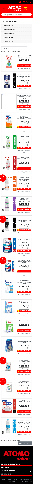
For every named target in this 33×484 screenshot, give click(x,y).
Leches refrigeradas (9, 29)
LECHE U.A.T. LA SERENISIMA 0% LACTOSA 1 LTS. (24, 179)
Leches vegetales (8, 37)
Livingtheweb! (27, 481)
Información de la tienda (10, 464)
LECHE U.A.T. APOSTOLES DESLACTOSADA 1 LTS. (24, 117)
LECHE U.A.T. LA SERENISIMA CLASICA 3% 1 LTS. (24, 159)
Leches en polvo (8, 41)
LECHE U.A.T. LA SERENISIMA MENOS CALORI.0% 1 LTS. (24, 422)
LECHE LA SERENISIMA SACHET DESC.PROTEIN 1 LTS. (24, 97)
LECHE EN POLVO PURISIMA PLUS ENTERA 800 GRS (24, 282)
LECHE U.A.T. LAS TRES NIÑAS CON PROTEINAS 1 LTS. (24, 76)
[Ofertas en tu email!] (20, 1)
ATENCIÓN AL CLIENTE (8, 470)
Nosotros (5, 467)
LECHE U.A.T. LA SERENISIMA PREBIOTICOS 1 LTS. (24, 200)
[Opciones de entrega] (24, 1)
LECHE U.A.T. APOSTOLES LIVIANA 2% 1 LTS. (24, 402)
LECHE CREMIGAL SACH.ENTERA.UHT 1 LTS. (24, 362)
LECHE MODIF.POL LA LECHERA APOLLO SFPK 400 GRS (24, 241)
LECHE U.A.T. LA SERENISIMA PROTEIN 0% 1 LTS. (24, 220)
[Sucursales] (27, 1)
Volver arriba (24, 443)
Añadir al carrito (24, 65)
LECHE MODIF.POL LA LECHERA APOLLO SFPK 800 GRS (24, 262)
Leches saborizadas (9, 33)
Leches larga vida (8, 25)
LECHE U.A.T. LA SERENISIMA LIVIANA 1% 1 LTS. (24, 138)
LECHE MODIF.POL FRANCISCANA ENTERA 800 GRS (24, 341)
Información (6, 474)
